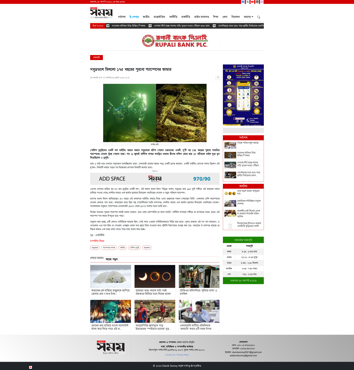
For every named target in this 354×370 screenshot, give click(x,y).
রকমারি (96, 57)
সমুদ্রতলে (95, 247)
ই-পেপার (134, 17)
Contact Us (170, 355)
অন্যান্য (247, 17)
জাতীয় (146, 17)
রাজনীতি (185, 17)
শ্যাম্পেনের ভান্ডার (109, 247)
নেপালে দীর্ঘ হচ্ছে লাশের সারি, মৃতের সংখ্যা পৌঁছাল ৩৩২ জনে (167, 25)
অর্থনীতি (173, 17)
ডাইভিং (122, 247)
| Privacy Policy (182, 355)
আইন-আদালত (201, 17)
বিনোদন (235, 17)
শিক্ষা (215, 17)
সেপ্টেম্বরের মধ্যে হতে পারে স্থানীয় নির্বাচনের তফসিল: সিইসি (230, 25)
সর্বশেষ (121, 17)
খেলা (224, 17)
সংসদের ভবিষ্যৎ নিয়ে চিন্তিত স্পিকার (114, 25)
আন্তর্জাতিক (159, 17)
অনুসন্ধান (147, 247)
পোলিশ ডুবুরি (134, 247)
